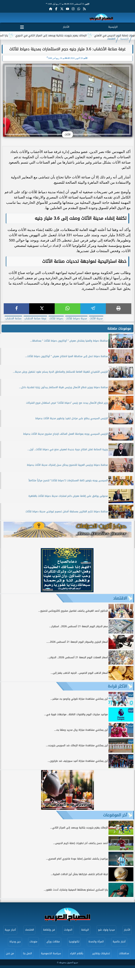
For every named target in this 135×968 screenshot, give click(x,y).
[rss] (84, 9)
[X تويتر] (62, 9)
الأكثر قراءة (117, 686)
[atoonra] (67, 530)
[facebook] (16, 308)
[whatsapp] (67, 308)
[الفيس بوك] (56, 9)
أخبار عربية (10, 929)
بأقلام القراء (76, 953)
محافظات (124, 953)
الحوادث (68, 929)
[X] (42, 308)
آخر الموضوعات (115, 815)
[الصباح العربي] (101, 18)
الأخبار (66, 27)
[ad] (67, 591)
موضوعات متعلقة (119, 328)
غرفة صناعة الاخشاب (35, 318)
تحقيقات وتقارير (101, 953)
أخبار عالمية (119, 941)
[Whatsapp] (79, 9)
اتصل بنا (27, 953)
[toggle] (22, 26)
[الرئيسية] (50, 9)
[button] (4, 571)
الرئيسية (113, 27)
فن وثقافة (49, 929)
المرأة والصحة (96, 941)
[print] (118, 308)
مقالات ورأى (53, 941)
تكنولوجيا (74, 941)
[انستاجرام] (73, 9)
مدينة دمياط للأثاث (76, 318)
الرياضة (85, 929)
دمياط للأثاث (56, 318)
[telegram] (93, 308)
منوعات (33, 941)
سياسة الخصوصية (51, 953)
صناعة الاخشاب (13, 318)
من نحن (10, 953)
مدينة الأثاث (96, 318)
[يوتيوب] (67, 9)
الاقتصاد (111, 39)
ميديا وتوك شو (106, 929)
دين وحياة (15, 941)
